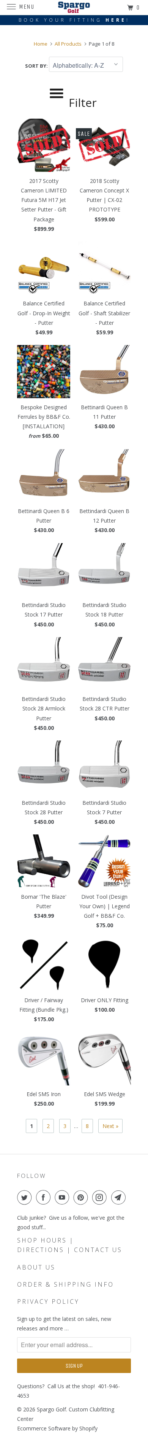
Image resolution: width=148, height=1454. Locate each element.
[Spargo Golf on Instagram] (101, 1197)
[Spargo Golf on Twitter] (26, 1197)
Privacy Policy (48, 1301)
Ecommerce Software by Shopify (57, 1428)
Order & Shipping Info (65, 1284)
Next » (110, 1126)
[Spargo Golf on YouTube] (63, 1197)
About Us (36, 1267)
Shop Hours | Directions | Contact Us (69, 1245)
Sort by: (37, 65)
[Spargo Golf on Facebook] (45, 1197)
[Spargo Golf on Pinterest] (82, 1197)
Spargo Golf (51, 1409)
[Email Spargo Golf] (120, 1197)
